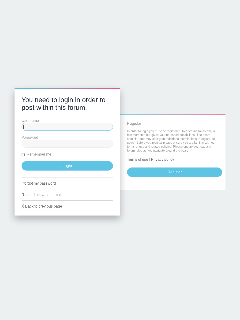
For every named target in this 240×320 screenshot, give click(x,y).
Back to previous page (43, 206)
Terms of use (137, 159)
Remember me (38, 154)
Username (30, 121)
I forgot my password (39, 183)
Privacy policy (162, 159)
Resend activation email (42, 195)
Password (30, 137)
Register (175, 172)
